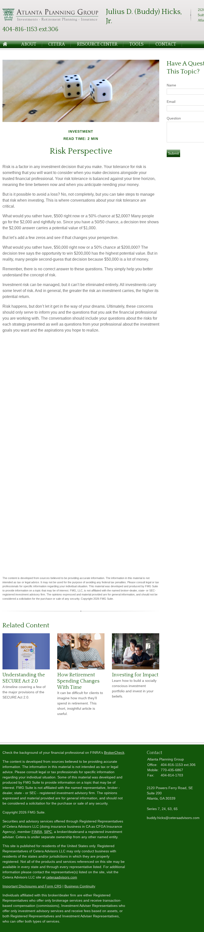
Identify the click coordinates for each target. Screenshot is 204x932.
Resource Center (97, 44)
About (28, 44)
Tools (136, 44)
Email (171, 102)
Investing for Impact (135, 675)
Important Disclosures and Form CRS (31, 886)
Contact (165, 44)
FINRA (37, 832)
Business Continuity (79, 886)
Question (174, 118)
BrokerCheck (114, 753)
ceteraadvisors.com (61, 877)
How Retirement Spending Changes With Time (78, 681)
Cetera (56, 44)
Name (171, 85)
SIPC (48, 832)
